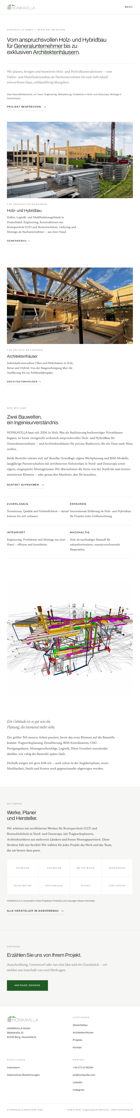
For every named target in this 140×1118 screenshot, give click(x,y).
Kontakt (77, 1047)
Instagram (78, 1090)
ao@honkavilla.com (84, 1075)
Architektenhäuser (83, 1032)
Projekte (77, 1040)
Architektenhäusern (56, 52)
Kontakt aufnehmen (25, 484)
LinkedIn (77, 1082)
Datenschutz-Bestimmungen (23, 1075)
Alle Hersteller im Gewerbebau (35, 910)
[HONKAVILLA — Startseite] (21, 7)
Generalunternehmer (38, 46)
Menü (129, 7)
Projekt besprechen (26, 106)
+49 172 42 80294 (83, 1067)
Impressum (13, 1067)
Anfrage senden (27, 985)
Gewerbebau (80, 1025)
